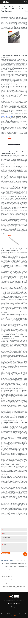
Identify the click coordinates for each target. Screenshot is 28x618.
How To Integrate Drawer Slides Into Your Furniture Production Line (21, 563)
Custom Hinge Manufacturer (7, 583)
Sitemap (15, 615)
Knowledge (17, 560)
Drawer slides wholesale (6, 116)
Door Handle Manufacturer (7, 576)
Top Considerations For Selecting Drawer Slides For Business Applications (8, 566)
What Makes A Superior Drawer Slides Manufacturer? (8, 568)
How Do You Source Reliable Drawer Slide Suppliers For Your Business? (21, 568)
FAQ (21, 560)
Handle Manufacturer (21, 586)
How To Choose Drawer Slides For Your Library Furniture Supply (8, 563)
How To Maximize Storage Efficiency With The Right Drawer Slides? (21, 566)
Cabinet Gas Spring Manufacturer (8, 579)
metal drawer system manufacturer (8, 586)
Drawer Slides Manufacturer (20, 583)
